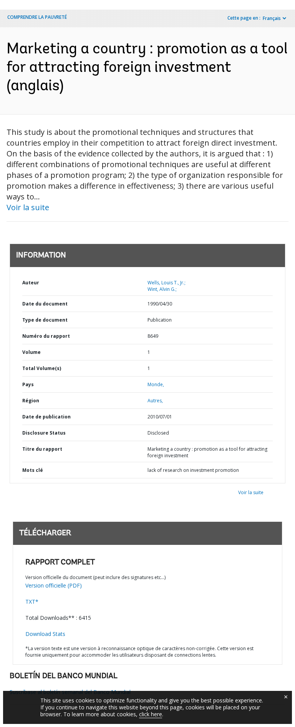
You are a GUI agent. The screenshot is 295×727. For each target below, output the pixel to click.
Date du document (45, 303)
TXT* (31, 601)
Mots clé (32, 470)
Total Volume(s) (41, 368)
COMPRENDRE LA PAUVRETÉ (37, 17)
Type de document (45, 320)
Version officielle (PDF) (53, 585)
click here (150, 714)
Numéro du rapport (46, 336)
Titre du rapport (42, 449)
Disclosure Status (44, 433)
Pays (28, 384)
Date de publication (46, 416)
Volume (31, 352)
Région (30, 400)
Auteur (30, 282)
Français (272, 18)
